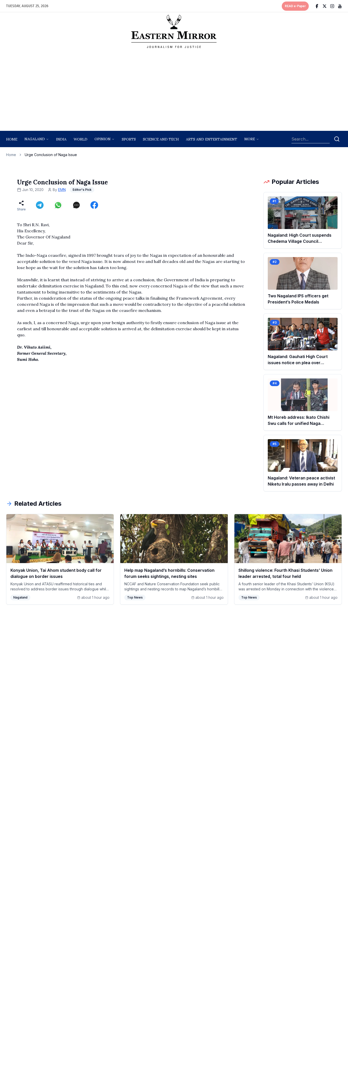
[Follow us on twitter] (325, 6)
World (80, 139)
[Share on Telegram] (40, 205)
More (249, 139)
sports (129, 139)
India (61, 139)
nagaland (34, 139)
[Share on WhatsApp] (58, 205)
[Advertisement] (174, 91)
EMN (62, 189)
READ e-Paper (295, 6)
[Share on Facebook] (94, 205)
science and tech (161, 139)
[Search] (337, 139)
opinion (103, 139)
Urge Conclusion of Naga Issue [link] (51, 155)
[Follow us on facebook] (317, 6)
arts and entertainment (211, 139)
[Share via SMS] (76, 205)
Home (11, 139)
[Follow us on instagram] (332, 6)
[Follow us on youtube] (340, 6)
